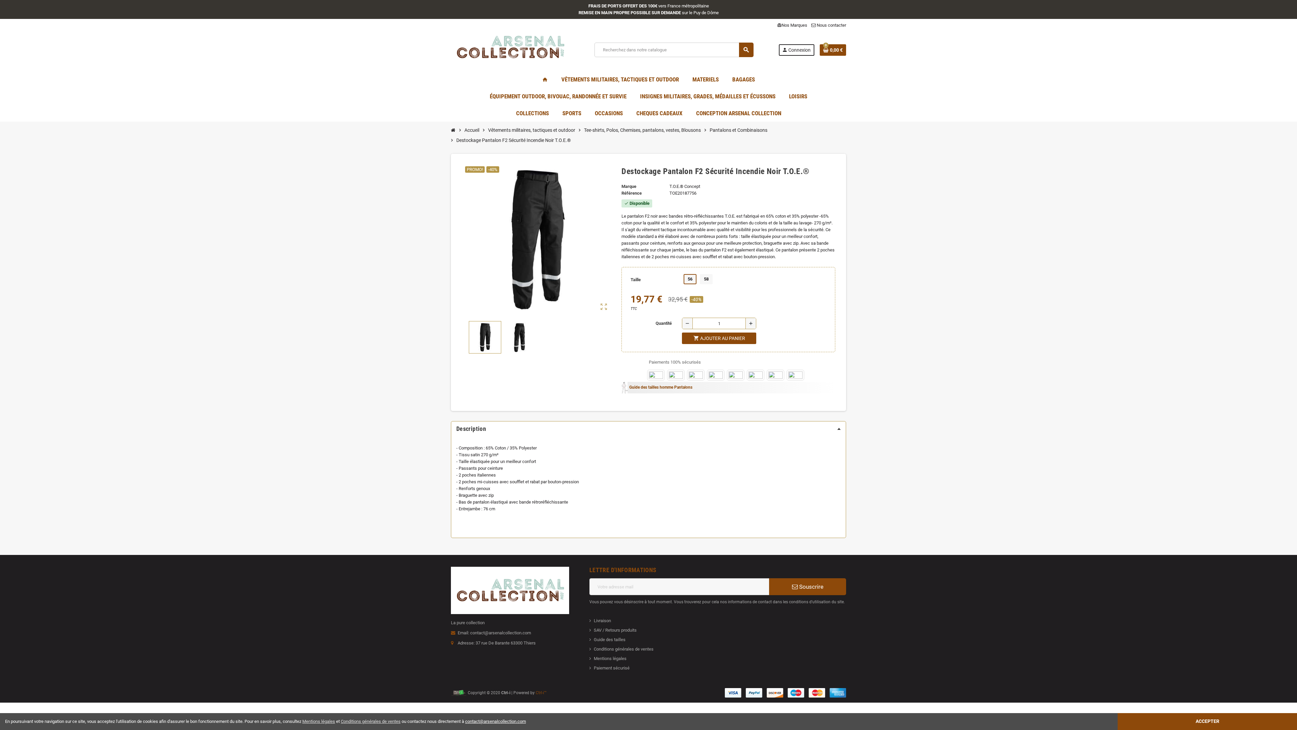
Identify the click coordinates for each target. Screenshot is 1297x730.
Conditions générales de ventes (624, 649)
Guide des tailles (610, 639)
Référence (631, 193)
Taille (636, 279)
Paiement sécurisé (612, 668)
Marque (628, 186)
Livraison (602, 620)
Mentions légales (610, 658)
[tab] (648, 428)
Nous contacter (831, 25)
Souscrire (810, 586)
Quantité (664, 323)
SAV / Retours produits (615, 630)
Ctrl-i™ (541, 692)
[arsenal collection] (510, 49)
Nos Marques (792, 25)
